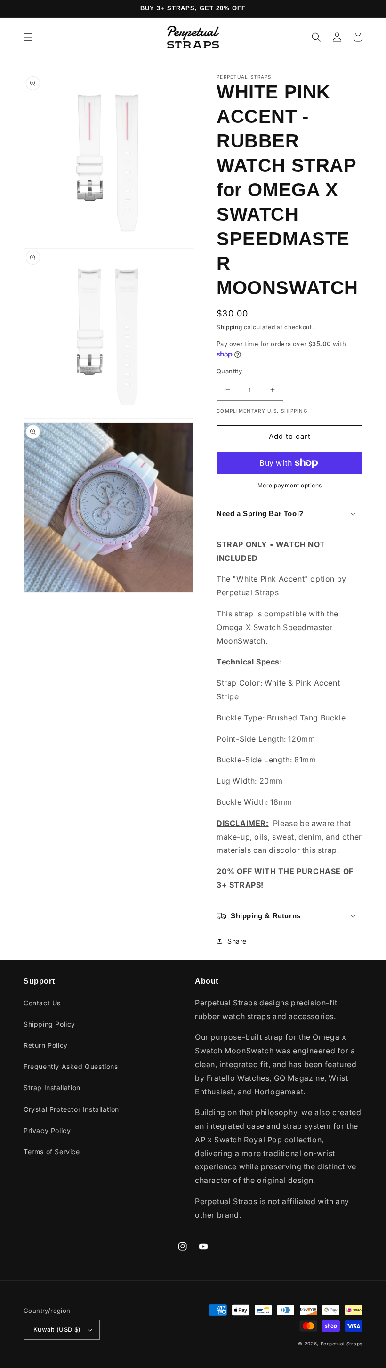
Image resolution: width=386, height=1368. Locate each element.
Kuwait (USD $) (57, 1329)
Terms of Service (52, 1152)
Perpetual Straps (341, 1343)
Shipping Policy (49, 1024)
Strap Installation (52, 1088)
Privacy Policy (47, 1130)
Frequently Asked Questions (71, 1066)
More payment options (289, 485)
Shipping (229, 327)
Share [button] (237, 941)
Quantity (229, 371)
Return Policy (46, 1045)
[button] (28, 37)
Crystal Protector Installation (71, 1109)
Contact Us (42, 1003)
